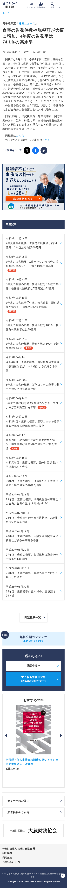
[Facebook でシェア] (35, 150)
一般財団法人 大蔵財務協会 (17, 848)
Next (61, 735)
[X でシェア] (27, 150)
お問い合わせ (9, 862)
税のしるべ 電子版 (9, 5)
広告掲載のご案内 (18, 812)
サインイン (31, 7)
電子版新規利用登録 (33, 679)
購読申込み (41, 7)
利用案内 (7, 853)
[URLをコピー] (43, 150)
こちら (20, 135)
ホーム (6, 13)
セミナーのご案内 (18, 800)
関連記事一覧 (33, 617)
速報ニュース (27, 23)
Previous (6, 735)
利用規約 (7, 857)
